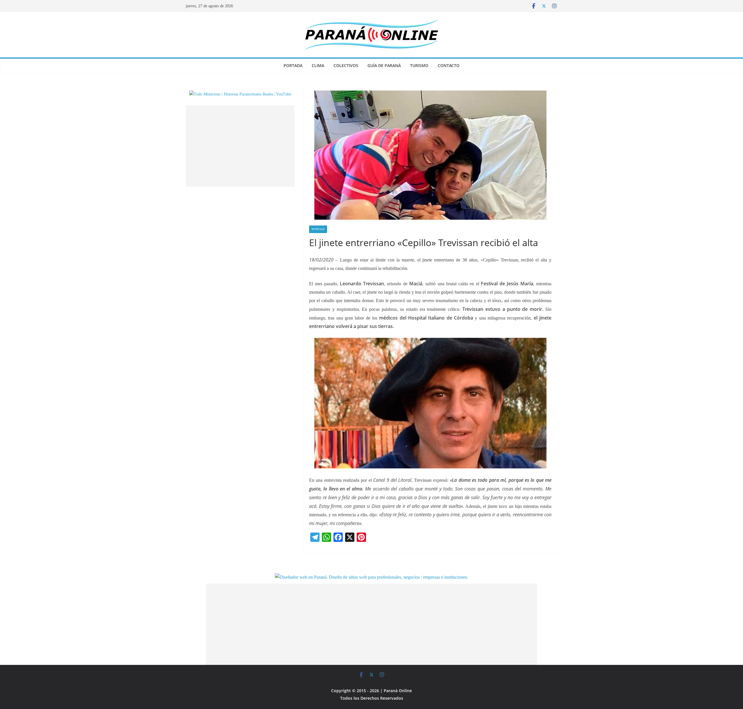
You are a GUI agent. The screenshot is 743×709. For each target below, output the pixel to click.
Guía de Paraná (384, 65)
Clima (318, 65)
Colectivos (345, 65)
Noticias (318, 229)
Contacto (448, 65)
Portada (293, 65)
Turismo (419, 65)
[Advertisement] (240, 146)
